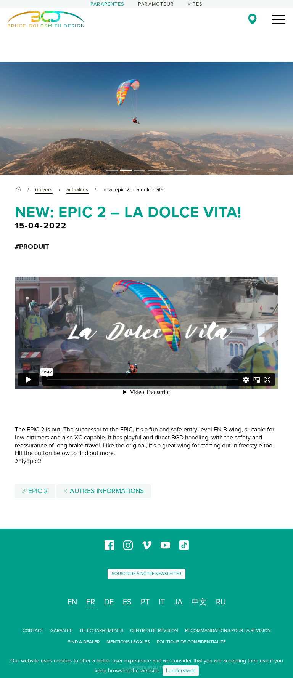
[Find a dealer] (252, 19)
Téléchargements (101, 630)
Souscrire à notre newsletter (146, 573)
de (109, 602)
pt (145, 602)
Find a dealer (84, 641)
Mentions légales (128, 641)
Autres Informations (106, 491)
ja (178, 602)
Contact (33, 630)
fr (90, 602)
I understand (181, 670)
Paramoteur (156, 4)
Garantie (61, 630)
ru (221, 602)
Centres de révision (154, 630)
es (127, 602)
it (162, 602)
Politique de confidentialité (191, 641)
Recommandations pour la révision (228, 630)
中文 (199, 602)
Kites (195, 4)
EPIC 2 (37, 491)
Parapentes (107, 4)
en (72, 602)
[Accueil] (18, 189)
